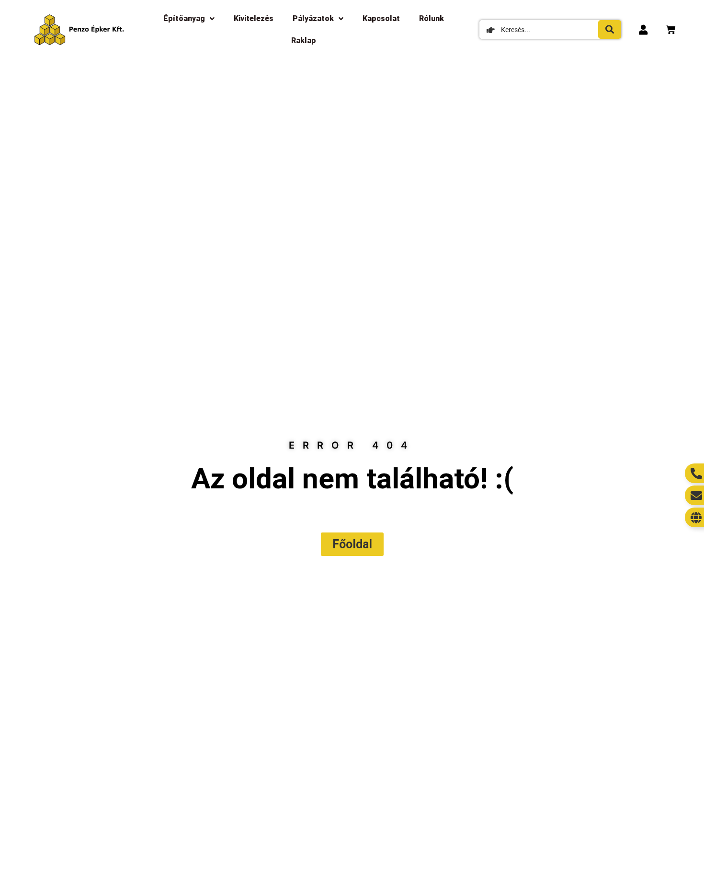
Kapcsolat (381, 18)
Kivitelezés (253, 18)
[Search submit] (609, 29)
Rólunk (431, 18)
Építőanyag (184, 18)
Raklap (303, 40)
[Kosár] (670, 29)
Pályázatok (313, 18)
